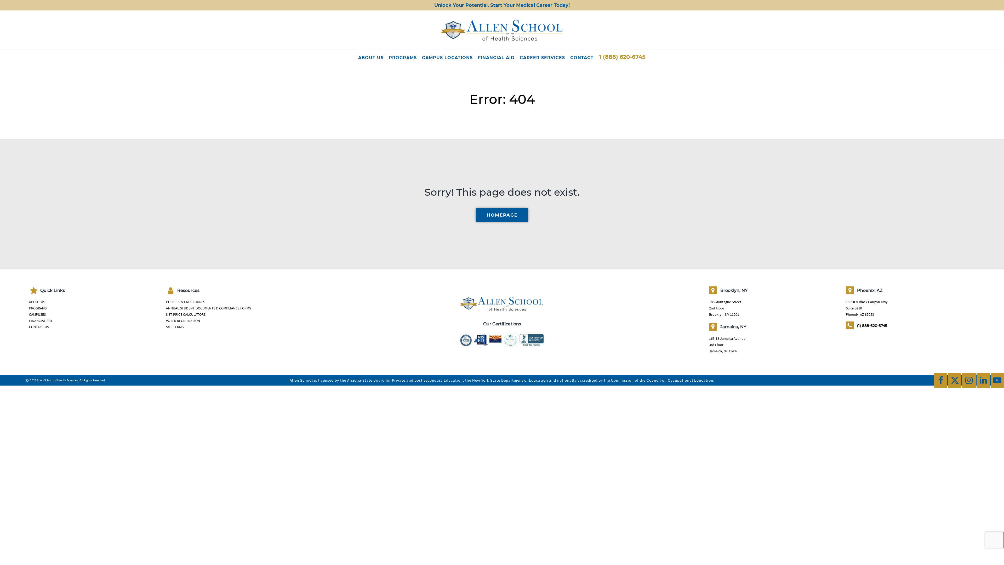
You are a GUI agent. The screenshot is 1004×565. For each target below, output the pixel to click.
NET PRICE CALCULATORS (186, 314)
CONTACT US (39, 327)
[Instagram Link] (969, 380)
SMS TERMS (175, 327)
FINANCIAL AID (496, 57)
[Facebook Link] (940, 380)
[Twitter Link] (954, 380)
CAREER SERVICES (542, 57)
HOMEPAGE (502, 215)
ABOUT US (371, 57)
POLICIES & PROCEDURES (185, 302)
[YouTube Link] (997, 380)
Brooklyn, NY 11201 (724, 314)
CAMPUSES (37, 314)
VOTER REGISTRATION (183, 320)
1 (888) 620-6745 (622, 57)
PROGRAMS (403, 57)
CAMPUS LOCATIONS (447, 57)
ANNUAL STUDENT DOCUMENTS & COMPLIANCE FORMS (208, 308)
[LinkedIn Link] (983, 380)
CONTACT (582, 57)
